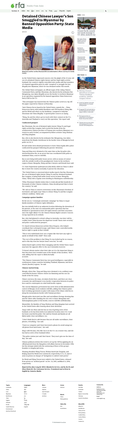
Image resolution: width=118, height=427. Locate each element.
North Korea (9, 396)
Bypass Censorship (83, 394)
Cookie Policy (81, 415)
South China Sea (10, 406)
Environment (9, 409)
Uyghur (8, 400)
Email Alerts (63, 408)
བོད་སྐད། (50, 11)
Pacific (7, 404)
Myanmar (8, 394)
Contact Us (81, 421)
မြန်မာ (32, 11)
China (7, 389)
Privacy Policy (81, 412)
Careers (80, 419)
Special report (45, 391)
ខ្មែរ (46, 11)
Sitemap (80, 396)
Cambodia (8, 387)
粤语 (28, 11)
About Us (80, 406)
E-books (44, 394)
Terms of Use (81, 410)
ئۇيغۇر (55, 11)
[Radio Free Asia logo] (27, 5)
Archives (44, 396)
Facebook (80, 389)
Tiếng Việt (62, 11)
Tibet (7, 398)
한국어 (37, 11)
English (69, 11)
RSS (61, 406)
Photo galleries (64, 399)
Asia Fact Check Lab (11, 411)
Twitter (80, 391)
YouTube (80, 387)
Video (61, 396)
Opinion (44, 389)
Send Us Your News (83, 398)
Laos (7, 391)
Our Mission (81, 408)
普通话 (23, 11)
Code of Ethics (82, 417)
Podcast (62, 387)
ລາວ (43, 11)
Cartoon (44, 387)
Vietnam (8, 402)
